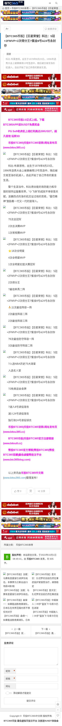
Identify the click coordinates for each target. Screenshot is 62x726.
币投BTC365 (33, 559)
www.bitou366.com (14, 477)
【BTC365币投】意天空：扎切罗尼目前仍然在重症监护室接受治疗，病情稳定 (45, 594)
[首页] (57, 704)
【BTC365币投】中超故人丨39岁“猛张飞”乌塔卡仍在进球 (45, 616)
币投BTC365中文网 (32, 716)
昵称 (10, 671)
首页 (7, 8)
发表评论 (52, 29)
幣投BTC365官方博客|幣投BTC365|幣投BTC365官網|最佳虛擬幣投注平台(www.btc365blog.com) (28, 455)
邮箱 (10, 678)
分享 (43, 491)
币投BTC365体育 (20, 8)
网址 (8, 686)
